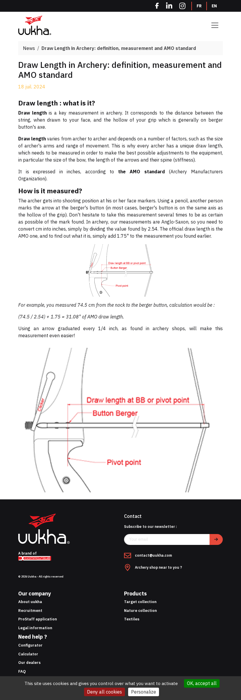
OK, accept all (202, 683)
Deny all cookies (104, 692)
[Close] (187, 311)
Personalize (143, 692)
